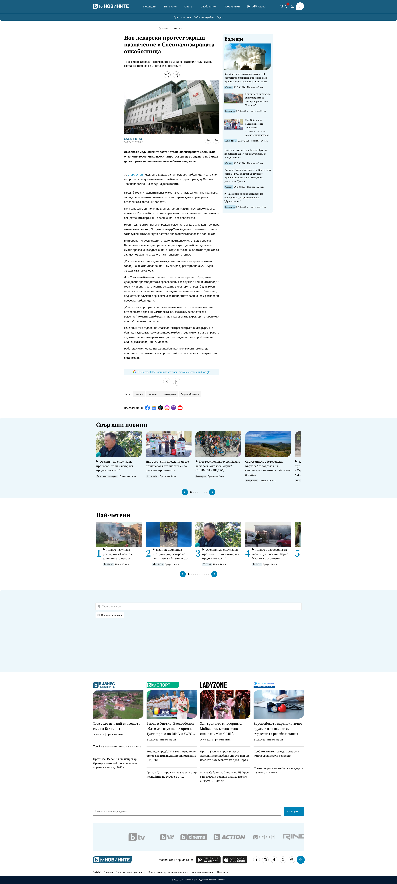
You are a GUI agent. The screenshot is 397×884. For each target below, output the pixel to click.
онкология (152, 394)
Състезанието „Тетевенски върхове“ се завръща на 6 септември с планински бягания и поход (268, 468)
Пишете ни (222, 872)
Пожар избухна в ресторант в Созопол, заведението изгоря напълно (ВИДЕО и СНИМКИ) (118, 554)
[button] (185, 492)
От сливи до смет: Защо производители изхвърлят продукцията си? (114, 465)
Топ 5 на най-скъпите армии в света (117, 746)
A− (208, 140)
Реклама (108, 872)
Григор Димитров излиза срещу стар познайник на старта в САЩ (172, 774)
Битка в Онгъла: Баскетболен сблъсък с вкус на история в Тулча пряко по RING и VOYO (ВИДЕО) (170, 728)
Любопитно (208, 6)
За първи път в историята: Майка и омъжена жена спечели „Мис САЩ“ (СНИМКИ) (221, 728)
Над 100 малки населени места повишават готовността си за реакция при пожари (257, 127)
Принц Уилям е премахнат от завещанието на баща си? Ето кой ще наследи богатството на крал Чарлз (225, 755)
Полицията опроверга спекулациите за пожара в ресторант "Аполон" (258, 99)
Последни (149, 6)
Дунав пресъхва (182, 17)
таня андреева (169, 394)
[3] (286, 6)
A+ (216, 140)
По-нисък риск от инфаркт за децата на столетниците (278, 770)
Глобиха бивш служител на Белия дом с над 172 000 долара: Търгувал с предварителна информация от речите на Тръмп (247, 175)
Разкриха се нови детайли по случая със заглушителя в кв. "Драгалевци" (243, 197)
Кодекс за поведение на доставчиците (168, 872)
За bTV (96, 872)
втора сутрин (135, 174)
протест (139, 394)
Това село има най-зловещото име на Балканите (116, 726)
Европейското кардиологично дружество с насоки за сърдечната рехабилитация (278, 728)
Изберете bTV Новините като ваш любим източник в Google (174, 372)
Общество (177, 28)
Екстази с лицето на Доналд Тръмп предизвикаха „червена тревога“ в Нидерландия (245, 153)
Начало (165, 28)
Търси (294, 811)
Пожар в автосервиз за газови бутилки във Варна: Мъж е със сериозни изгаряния (270, 554)
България (170, 6)
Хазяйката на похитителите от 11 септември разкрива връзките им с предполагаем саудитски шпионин (245, 77)
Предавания (232, 6)
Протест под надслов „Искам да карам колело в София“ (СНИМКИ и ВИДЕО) (217, 465)
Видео (220, 17)
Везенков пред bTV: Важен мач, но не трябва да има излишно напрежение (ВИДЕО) (171, 755)
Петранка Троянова (190, 394)
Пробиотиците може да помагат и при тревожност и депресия (276, 753)
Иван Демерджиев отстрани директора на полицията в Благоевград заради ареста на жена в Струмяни (170, 554)
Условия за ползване (203, 872)
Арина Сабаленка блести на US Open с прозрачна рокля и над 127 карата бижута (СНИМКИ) (224, 776)
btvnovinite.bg (133, 138)
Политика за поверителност (130, 872)
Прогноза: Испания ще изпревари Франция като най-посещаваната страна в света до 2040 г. (115, 763)
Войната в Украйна (204, 17)
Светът (189, 6)
